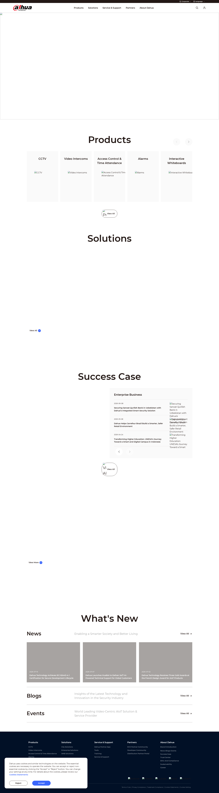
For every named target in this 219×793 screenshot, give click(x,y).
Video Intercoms (35, 750)
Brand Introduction (168, 747)
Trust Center (165, 757)
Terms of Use (126, 787)
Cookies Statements (171, 787)
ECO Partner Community (137, 747)
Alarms (31, 757)
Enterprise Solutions (69, 750)
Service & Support (101, 757)
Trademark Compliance (155, 787)
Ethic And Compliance (169, 761)
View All (184, 633)
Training (98, 754)
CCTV (30, 747)
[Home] (22, 8)
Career (163, 768)
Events (173, 751)
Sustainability (166, 764)
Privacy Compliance (139, 787)
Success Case (165, 754)
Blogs (167, 751)
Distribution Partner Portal (138, 754)
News (162, 751)
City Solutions (67, 747)
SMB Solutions (67, 754)
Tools (96, 750)
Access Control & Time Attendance (42, 754)
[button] (188, 142)
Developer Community (136, 750)
